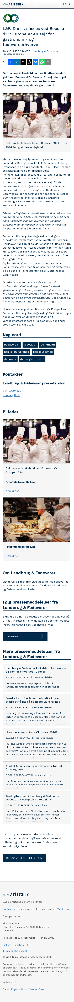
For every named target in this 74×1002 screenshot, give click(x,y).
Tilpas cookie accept (15, 951)
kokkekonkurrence (16, 351)
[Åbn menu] (36, 4)
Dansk (6, 989)
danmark (10, 359)
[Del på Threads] (29, 62)
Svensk (33, 989)
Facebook (19, 945)
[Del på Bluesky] (35, 62)
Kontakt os (9, 909)
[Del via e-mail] (48, 62)
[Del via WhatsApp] (42, 62)
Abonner (12, 636)
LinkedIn (7, 945)
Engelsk (15, 989)
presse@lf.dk (11, 395)
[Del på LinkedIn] (17, 62)
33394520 (15, 390)
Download (13, 491)
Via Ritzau (63, 909)
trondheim (48, 344)
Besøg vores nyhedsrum (24, 858)
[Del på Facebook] (11, 62)
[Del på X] (23, 62)
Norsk (24, 989)
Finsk (41, 989)
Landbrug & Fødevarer (45, 51)
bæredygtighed (43, 351)
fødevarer (30, 344)
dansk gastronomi (32, 359)
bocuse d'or (12, 344)
